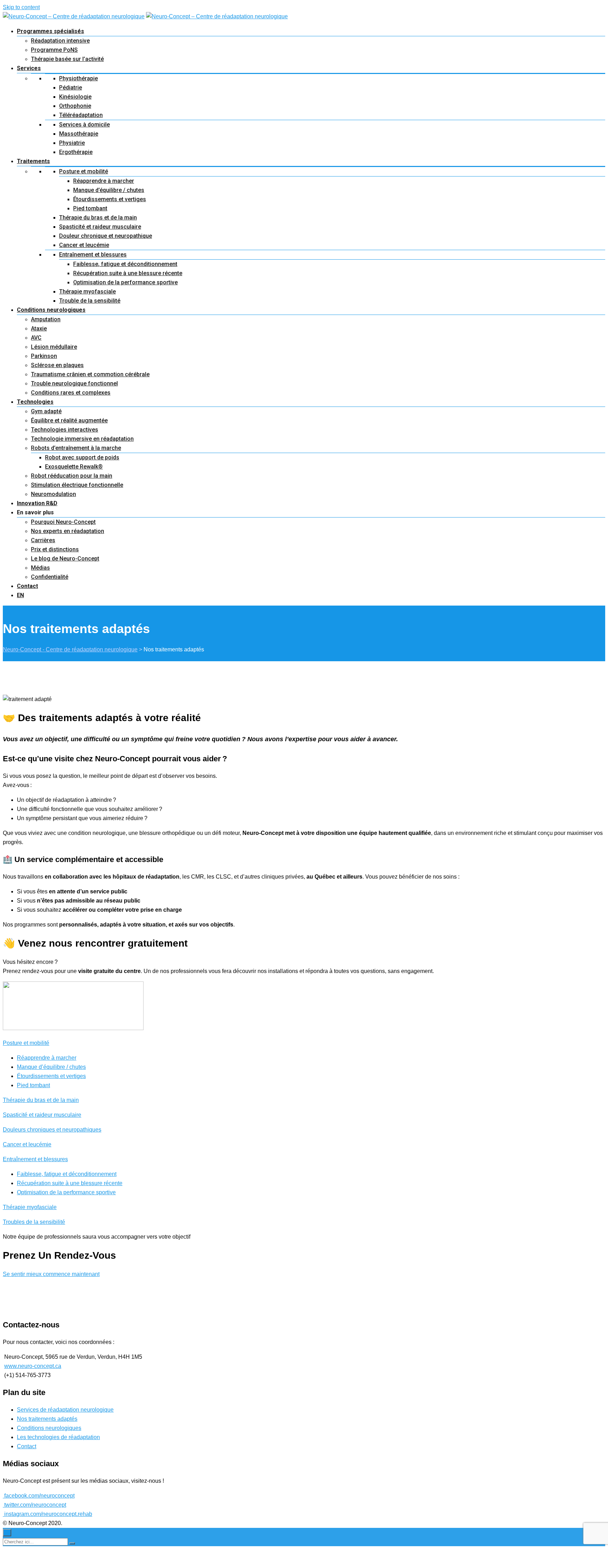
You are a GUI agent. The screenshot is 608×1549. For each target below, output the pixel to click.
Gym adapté (46, 411)
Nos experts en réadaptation (67, 531)
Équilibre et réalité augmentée (69, 420)
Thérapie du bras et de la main (98, 217)
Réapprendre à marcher (103, 181)
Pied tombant (90, 208)
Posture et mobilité (83, 171)
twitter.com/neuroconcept (34, 1505)
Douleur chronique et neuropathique (105, 236)
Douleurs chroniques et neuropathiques (52, 1130)
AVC (36, 337)
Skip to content (21, 7)
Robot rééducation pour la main (71, 475)
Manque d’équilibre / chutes (108, 190)
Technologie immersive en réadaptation (82, 438)
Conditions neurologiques (51, 309)
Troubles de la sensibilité (34, 1222)
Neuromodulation (53, 494)
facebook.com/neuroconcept (39, 1496)
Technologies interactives (64, 429)
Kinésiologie (75, 96)
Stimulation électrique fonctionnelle (77, 485)
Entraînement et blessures (93, 254)
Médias (40, 567)
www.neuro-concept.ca (32, 1366)
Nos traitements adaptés (47, 1419)
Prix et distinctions (55, 549)
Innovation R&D (37, 503)
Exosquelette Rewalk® (74, 466)
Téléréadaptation (81, 115)
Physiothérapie (78, 78)
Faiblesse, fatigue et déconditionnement (125, 264)
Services (29, 68)
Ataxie (39, 328)
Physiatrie (72, 143)
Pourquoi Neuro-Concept (63, 522)
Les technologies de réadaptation (58, 1437)
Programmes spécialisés (50, 31)
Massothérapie (78, 133)
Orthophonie (75, 106)
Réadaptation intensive (60, 40)
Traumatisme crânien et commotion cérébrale (90, 374)
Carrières (43, 540)
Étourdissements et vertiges (109, 199)
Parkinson (44, 356)
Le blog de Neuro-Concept (65, 558)
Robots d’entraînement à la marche (76, 448)
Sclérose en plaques (57, 365)
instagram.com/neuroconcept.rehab (47, 1514)
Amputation (46, 319)
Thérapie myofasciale (87, 291)
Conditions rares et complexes (70, 392)
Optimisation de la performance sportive (125, 282)
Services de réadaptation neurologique (65, 1410)
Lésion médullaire (54, 346)
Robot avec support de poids (82, 457)
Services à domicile (84, 124)
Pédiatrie (70, 87)
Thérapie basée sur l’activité (67, 59)
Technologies (35, 401)
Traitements (33, 161)
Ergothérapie (76, 152)
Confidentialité (49, 577)
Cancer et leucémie (84, 245)
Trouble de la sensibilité (89, 300)
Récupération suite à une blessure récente (127, 273)
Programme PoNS (54, 50)
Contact (27, 586)
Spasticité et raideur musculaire (100, 226)
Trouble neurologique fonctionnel (74, 383)
